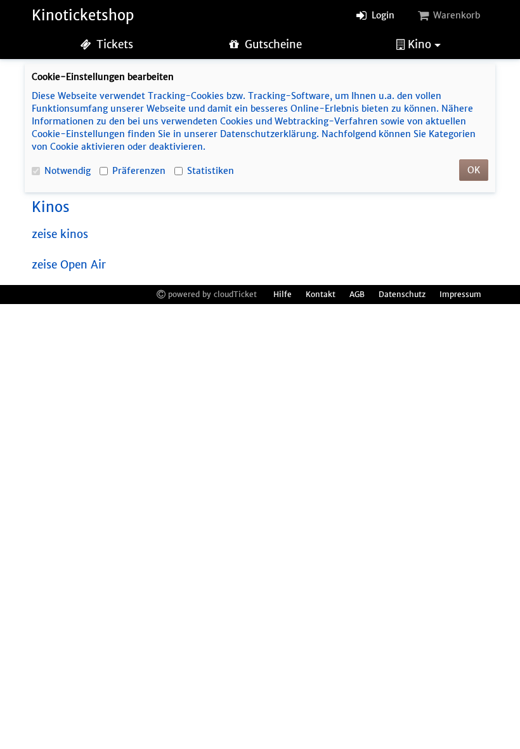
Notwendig (67, 170)
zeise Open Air (69, 265)
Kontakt (320, 294)
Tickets (113, 44)
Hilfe (282, 294)
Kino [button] (419, 44)
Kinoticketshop (83, 15)
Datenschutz (402, 294)
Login (381, 15)
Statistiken (210, 170)
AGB (357, 294)
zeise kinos (60, 235)
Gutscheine (272, 44)
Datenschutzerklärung (268, 134)
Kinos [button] (51, 207)
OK (473, 170)
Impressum (460, 294)
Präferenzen (139, 170)
